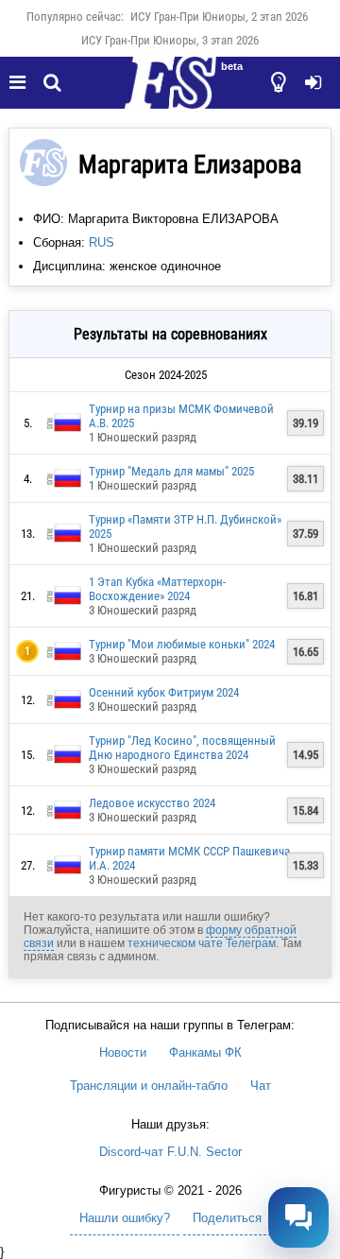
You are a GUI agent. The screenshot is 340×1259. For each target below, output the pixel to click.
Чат (260, 1085)
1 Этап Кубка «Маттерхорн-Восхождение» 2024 (157, 589)
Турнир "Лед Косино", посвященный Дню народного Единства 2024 (182, 747)
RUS (101, 242)
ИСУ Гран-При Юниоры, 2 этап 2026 (219, 16)
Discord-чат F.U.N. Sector (170, 1152)
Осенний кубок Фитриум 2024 (164, 692)
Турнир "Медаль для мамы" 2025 (171, 471)
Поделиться (227, 1218)
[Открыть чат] (298, 1217)
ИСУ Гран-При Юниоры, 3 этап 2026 (170, 40)
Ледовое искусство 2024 (152, 803)
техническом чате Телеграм (202, 943)
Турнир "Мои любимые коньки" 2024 (182, 644)
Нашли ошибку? (124, 1218)
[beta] (170, 93)
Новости (122, 1052)
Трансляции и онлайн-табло (149, 1085)
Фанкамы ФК (205, 1052)
